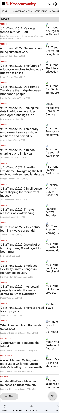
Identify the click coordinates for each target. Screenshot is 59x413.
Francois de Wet (7, 217)
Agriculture (40, 11)
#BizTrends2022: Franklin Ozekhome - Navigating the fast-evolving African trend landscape (22, 171)
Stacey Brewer (6, 77)
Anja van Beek (6, 56)
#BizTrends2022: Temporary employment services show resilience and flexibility (19, 132)
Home (4, 11)
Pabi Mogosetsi (7, 119)
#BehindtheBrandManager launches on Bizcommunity (18, 382)
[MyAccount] (55, 4)
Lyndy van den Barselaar (11, 277)
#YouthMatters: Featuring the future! (19, 344)
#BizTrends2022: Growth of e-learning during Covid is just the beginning (21, 248)
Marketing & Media (22, 11)
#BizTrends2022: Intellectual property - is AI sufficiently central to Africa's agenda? (19, 290)
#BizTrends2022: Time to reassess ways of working (17, 211)
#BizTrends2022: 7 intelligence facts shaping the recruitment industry (21, 192)
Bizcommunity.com (17, 333)
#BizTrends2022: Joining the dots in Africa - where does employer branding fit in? (19, 111)
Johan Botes (6, 315)
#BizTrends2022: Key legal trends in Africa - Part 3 (18, 30)
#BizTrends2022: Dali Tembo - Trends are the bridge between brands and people (20, 90)
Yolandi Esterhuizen (9, 157)
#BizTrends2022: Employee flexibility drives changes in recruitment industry (18, 269)
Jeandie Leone (7, 140)
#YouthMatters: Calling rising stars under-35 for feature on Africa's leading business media (21, 363)
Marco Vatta (5, 298)
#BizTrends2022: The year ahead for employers (22, 309)
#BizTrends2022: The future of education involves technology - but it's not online (21, 69)
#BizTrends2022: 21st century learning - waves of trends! (20, 228)
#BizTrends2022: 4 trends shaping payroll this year (17, 151)
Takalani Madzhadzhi (9, 200)
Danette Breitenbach (9, 98)
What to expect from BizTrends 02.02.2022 (20, 326)
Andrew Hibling (7, 235)
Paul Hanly (5, 256)
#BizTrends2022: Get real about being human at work (21, 50)
